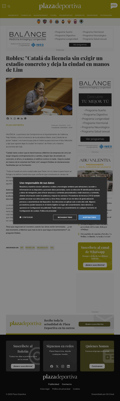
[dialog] (60, 200)
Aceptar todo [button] (89, 217)
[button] (26, 217)
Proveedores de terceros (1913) (81, 196)
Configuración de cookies (29, 211)
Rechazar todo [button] (65, 217)
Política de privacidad (48, 211)
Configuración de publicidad (40, 208)
